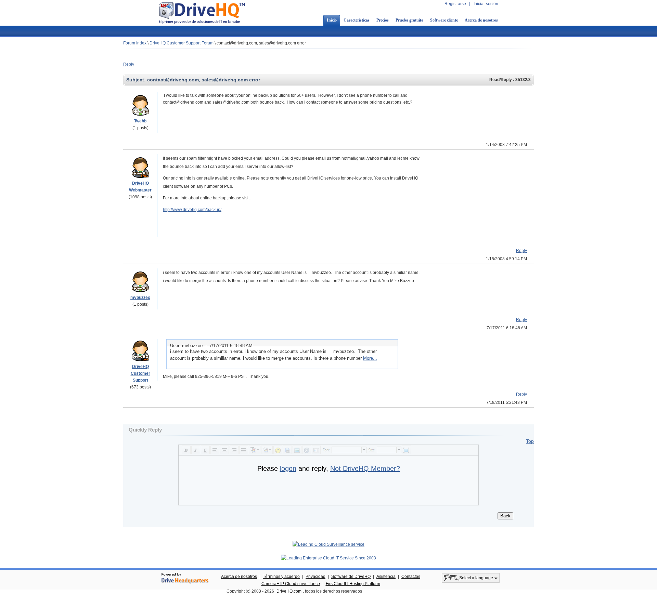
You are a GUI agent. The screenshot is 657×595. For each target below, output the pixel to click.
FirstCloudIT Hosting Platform (353, 583)
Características (357, 20)
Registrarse (455, 3)
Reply (128, 64)
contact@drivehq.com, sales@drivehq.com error (261, 43)
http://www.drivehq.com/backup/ (192, 209)
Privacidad (315, 576)
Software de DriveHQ (351, 576)
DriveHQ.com (288, 591)
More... (370, 358)
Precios (382, 20)
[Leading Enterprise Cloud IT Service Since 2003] (328, 558)
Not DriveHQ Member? (365, 468)
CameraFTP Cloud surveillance (290, 583)
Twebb (140, 121)
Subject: (136, 79)
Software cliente (444, 20)
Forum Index (134, 43)
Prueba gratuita (409, 20)
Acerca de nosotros (481, 20)
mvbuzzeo (140, 297)
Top (530, 441)
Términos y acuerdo (281, 576)
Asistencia (386, 576)
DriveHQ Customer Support (140, 373)
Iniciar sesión (486, 3)
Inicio (332, 20)
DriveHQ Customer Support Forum (182, 43)
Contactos (410, 576)
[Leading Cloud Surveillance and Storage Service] (328, 544)
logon (288, 468)
